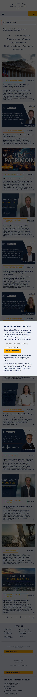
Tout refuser (12, 347)
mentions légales (15, 370)
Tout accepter (12, 351)
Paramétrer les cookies (17, 343)
